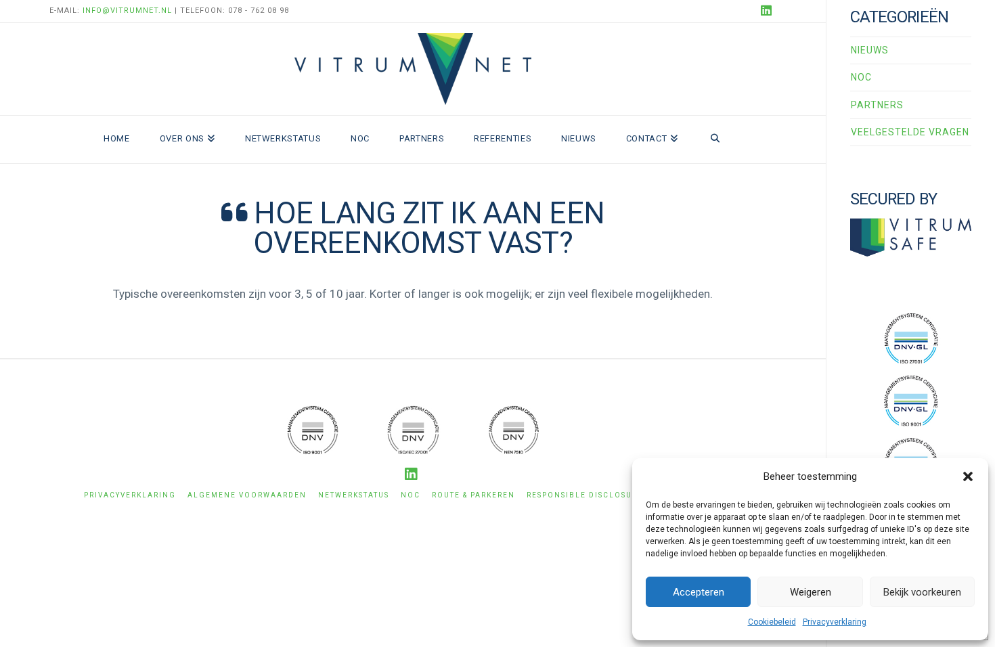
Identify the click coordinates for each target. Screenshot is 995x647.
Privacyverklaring (834, 622)
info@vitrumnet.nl (127, 10)
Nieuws (870, 50)
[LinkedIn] (768, 11)
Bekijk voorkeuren (922, 592)
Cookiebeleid (772, 622)
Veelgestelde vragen (910, 132)
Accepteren (698, 592)
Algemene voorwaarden (247, 495)
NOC (861, 77)
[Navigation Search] (714, 139)
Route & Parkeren (473, 495)
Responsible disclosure (585, 495)
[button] (968, 476)
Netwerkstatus (353, 495)
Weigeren (810, 592)
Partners (877, 104)
